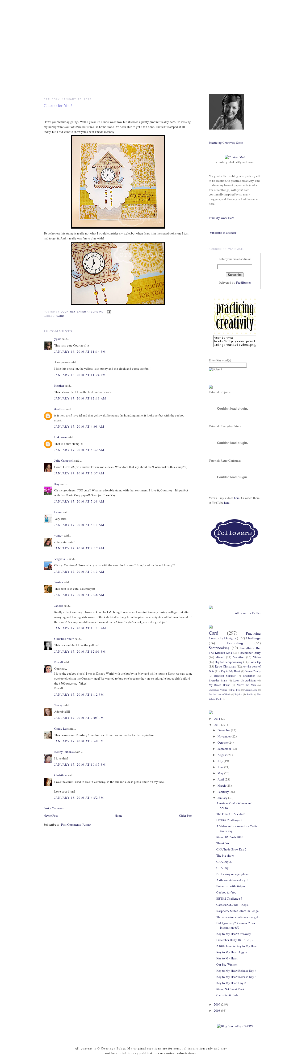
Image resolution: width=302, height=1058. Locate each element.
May (221, 773)
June (221, 767)
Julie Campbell (64, 460)
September (225, 748)
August (222, 755)
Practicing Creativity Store (226, 142)
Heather (59, 385)
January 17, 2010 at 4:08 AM (79, 426)
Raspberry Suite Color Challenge (237, 911)
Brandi (58, 662)
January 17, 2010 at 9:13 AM (79, 571)
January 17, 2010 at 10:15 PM (80, 764)
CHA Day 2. (224, 861)
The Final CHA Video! (230, 814)
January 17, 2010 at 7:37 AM (79, 473)
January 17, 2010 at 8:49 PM (79, 741)
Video (257, 657)
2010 (217, 725)
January (223, 798)
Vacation (238, 657)
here (236, 498)
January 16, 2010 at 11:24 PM (80, 375)
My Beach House (219, 685)
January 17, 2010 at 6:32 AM (79, 450)
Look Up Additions (244, 680)
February (224, 791)
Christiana (60, 775)
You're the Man (246, 685)
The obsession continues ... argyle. (238, 917)
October (223, 742)
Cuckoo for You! (226, 892)
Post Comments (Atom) (76, 824)
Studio (250, 694)
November (224, 736)
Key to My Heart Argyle (231, 952)
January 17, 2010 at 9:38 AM (79, 595)
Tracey (58, 705)
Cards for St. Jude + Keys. (232, 904)
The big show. (225, 855)
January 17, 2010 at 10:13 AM (80, 628)
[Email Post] (109, 311)
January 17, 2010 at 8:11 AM (79, 525)
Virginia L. (61, 559)
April (221, 779)
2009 (217, 1004)
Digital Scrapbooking (228, 662)
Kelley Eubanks (64, 752)
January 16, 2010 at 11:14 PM (80, 351)
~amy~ (58, 535)
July (221, 761)
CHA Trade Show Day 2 (231, 849)
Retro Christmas (225, 666)
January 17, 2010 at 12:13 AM (80, 398)
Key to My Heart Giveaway (233, 934)
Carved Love (250, 689)
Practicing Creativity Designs (235, 636)
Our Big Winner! (227, 964)
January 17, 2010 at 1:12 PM (79, 694)
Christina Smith (64, 639)
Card (60, 316)
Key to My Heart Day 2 (231, 983)
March (222, 785)
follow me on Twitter (248, 613)
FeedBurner (243, 282)
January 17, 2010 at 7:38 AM (79, 501)
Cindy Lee (61, 728)
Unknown (60, 437)
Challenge (253, 638)
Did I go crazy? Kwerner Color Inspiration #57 (235, 925)
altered (220, 657)
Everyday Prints (218, 680)
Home (118, 815)
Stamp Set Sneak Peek (230, 989)
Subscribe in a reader (223, 232)
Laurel (58, 512)
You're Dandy (253, 671)
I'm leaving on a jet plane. (232, 874)
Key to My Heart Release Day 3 (236, 977)
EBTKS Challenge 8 (229, 820)
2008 (217, 1010)
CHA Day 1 (223, 868)
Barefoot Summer (224, 675)
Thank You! (223, 843)
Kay (56, 484)
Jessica (58, 582)
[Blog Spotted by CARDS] (235, 1026)
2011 (217, 718)
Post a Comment (54, 808)
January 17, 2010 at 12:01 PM (80, 651)
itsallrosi (59, 409)
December (224, 730)
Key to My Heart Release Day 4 (236, 970)
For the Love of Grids (220, 694)
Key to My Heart (230, 671)
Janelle (58, 605)
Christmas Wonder (218, 689)
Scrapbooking (219, 647)
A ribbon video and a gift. (232, 880)
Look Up (255, 662)
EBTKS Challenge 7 (229, 898)
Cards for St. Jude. (227, 995)
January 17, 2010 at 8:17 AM (79, 548)
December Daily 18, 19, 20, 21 (235, 940)
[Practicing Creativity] (235, 333)
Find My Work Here (221, 218)
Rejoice (238, 694)
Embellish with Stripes (230, 886)
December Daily (250, 652)
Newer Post (51, 815)
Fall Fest (235, 689)
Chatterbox (249, 675)
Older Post (185, 815)
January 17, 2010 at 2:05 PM (79, 717)
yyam (57, 339)
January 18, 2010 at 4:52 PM (79, 797)
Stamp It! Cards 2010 (229, 837)
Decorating (235, 643)
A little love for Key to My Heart (237, 946)
